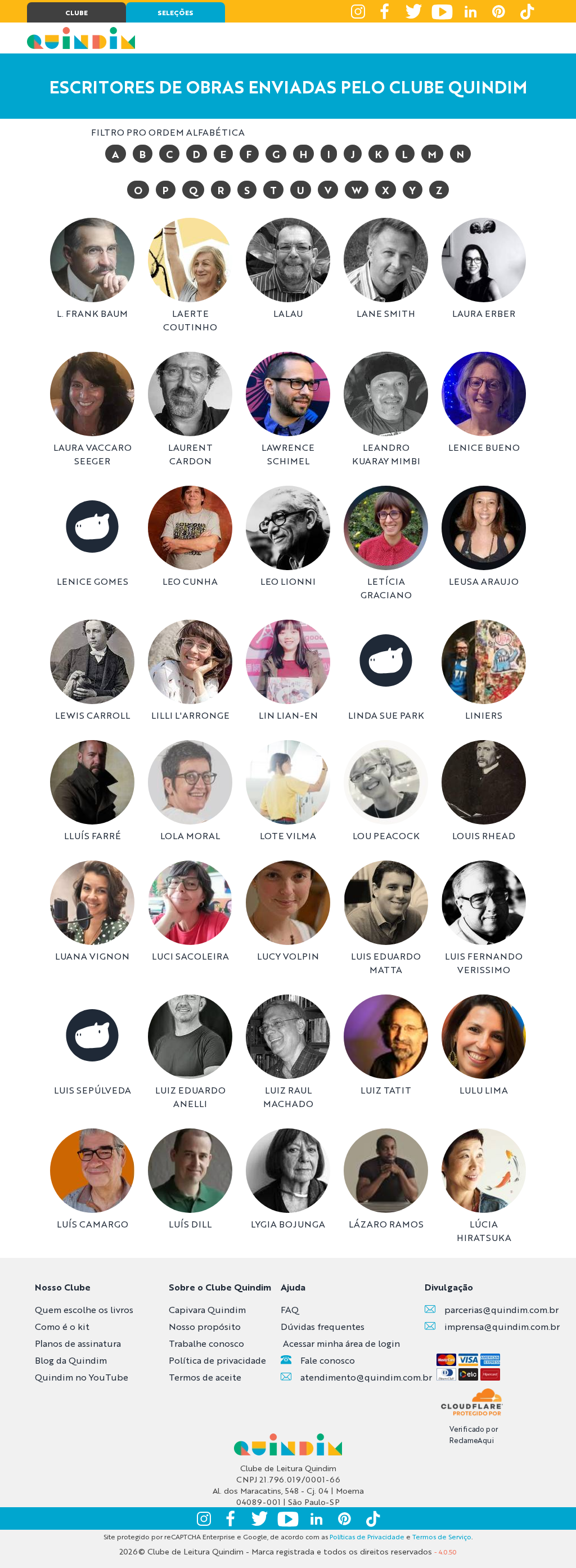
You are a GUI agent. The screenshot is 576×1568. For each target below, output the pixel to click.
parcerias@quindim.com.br (501, 1309)
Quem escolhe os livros (84, 1309)
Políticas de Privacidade (367, 1536)
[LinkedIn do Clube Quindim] (470, 11)
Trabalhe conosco (206, 1343)
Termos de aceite (205, 1377)
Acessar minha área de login (341, 1343)
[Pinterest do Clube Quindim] (498, 11)
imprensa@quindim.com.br (502, 1326)
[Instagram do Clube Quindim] (357, 11)
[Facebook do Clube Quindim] (386, 11)
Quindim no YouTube (81, 1377)
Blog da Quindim (71, 1360)
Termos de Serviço (441, 1536)
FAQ (290, 1309)
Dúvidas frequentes (322, 1326)
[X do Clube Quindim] (414, 11)
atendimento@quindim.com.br (366, 1377)
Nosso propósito (205, 1326)
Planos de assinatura (78, 1343)
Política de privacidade (217, 1360)
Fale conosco (327, 1360)
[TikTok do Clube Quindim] (526, 11)
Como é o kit (62, 1326)
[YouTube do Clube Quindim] (442, 11)
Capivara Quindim (207, 1309)
